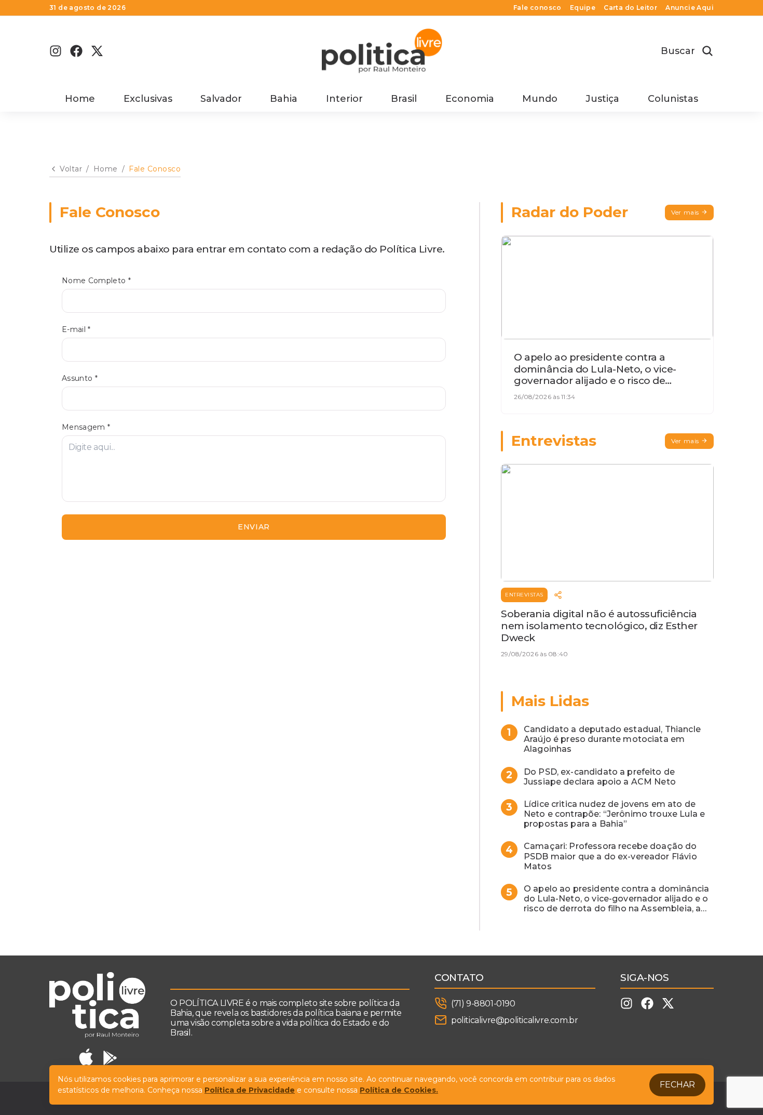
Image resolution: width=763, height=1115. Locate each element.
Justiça (602, 98)
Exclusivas (148, 98)
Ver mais (685, 212)
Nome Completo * (96, 280)
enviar (254, 527)
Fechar (677, 1085)
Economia (469, 98)
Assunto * (80, 378)
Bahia (283, 98)
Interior (344, 98)
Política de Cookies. (399, 1090)
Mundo (539, 98)
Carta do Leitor (630, 7)
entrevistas (524, 594)
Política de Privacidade (250, 1090)
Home (80, 98)
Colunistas (673, 98)
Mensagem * (86, 427)
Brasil (404, 98)
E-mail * (76, 329)
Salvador (221, 98)
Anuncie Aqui (689, 7)
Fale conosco (537, 7)
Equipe (582, 7)
